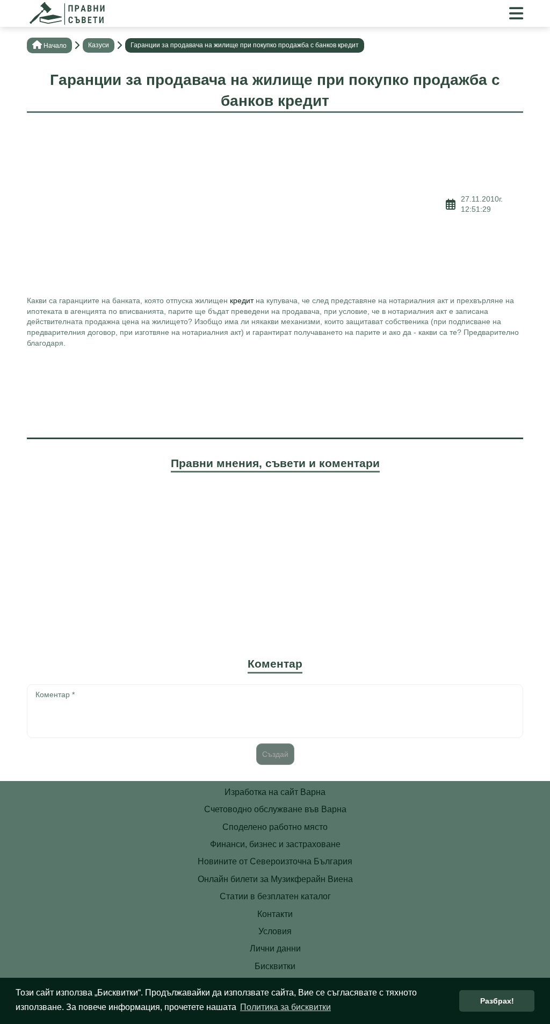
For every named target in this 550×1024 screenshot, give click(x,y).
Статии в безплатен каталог (275, 896)
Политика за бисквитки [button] (285, 1007)
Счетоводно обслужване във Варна (275, 809)
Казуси (98, 45)
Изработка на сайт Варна (275, 792)
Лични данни (275, 948)
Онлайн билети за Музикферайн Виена (275, 879)
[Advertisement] (236, 204)
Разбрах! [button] (497, 1001)
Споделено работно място (275, 827)
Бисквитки (275, 966)
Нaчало (55, 45)
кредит (242, 300)
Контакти (275, 914)
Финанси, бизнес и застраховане (275, 844)
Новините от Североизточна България (275, 861)
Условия (275, 931)
